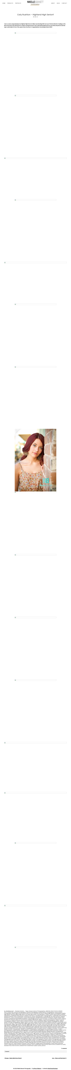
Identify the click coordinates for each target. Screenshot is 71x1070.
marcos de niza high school (49, 1024)
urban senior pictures (57, 1043)
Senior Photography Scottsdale (57, 1039)
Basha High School (17, 1013)
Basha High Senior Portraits (22, 1014)
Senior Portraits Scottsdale (34, 1041)
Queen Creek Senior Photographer (55, 1035)
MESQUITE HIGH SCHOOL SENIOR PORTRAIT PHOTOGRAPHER (50, 1028)
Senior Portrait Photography (39, 1040)
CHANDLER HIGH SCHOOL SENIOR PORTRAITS (23, 1015)
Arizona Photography (32, 1012)
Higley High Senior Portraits (34, 1024)
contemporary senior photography (33, 1016)
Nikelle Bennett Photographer (55, 1031)
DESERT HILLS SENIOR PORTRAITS (44, 1018)
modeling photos (41, 1029)
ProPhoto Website (36, 1068)
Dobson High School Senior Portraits (37, 1019)
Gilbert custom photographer (47, 1020)
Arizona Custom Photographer (36, 1011)
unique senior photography (43, 1043)
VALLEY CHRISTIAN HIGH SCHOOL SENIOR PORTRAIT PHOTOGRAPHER (22, 1044)
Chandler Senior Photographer (43, 1015)
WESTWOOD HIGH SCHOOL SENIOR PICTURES (53, 1044)
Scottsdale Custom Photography (32, 1037)
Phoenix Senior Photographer (42, 1034)
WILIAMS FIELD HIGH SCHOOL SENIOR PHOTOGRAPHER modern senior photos (24, 1045)
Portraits (18, 3)
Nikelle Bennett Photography (12, 1032)
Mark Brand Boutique (53, 1068)
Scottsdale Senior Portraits (28, 1038)
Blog (58, 3)
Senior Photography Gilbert (24, 1039)
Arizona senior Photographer (46, 1012)
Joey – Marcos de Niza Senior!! (59, 1058)
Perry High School (25, 1032)
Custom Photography (29, 1018)
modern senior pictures (51, 1030)
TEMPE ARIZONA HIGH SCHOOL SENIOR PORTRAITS (38, 1042)
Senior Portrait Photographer (24, 1040)
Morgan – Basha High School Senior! (13, 1058)
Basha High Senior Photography (53, 1013)
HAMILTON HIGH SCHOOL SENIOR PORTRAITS (45, 1022)
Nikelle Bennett (42, 1031)
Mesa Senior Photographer (26, 1028)
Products (10, 3)
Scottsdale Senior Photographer (50, 1037)
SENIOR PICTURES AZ (9, 1040)
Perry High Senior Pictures (23, 1033)
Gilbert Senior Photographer (51, 1021)
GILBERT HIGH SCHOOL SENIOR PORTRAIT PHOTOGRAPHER (27, 1021)
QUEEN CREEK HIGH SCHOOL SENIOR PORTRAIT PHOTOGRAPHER (28, 1035)
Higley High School (29, 1023)
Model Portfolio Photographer (12, 1029)
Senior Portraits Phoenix (20, 1041)
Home (3, 3)
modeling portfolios (52, 1029)
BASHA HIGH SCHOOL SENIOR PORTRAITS (33, 1013)
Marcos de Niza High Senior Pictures (27, 1025)
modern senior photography (37, 1030)
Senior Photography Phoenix (40, 1039)
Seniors (22, 1011)
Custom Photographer (17, 1018)
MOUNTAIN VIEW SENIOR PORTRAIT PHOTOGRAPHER (23, 1031)
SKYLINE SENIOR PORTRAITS (17, 1042)
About (53, 3)
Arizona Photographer (20, 1012)
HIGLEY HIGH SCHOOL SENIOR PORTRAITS (45, 1023)
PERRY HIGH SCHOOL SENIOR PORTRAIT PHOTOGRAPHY (45, 1032)
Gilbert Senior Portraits (27, 1022)
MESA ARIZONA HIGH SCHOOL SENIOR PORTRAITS (44, 1026)
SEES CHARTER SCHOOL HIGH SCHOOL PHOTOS (48, 1038)
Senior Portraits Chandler (55, 1040)
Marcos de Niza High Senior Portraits (48, 1025)
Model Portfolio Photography (29, 1029)
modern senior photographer (20, 1030)
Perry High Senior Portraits (37, 1033)
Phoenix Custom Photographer (53, 1033)
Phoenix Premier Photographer (24, 1034)
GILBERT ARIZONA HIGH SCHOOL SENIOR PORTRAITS (24, 1020)
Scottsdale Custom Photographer (13, 1037)
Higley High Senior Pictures (19, 1024)
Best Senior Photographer (38, 1014)
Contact (64, 3)
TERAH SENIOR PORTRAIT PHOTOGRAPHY (24, 1043)
